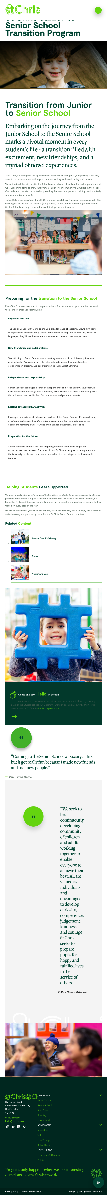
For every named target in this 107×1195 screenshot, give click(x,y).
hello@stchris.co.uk (15, 1121)
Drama (34, 556)
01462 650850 (12, 1117)
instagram (7, 1126)
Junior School (44, 1100)
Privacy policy (11, 1191)
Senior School (44, 1105)
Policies (41, 1160)
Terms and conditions (31, 1191)
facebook (13, 1126)
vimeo (24, 1126)
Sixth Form (42, 1110)
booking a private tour (48, 708)
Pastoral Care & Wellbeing (43, 538)
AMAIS (98, 1191)
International (43, 1120)
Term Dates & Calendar (48, 1155)
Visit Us (40, 1135)
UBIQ (81, 1191)
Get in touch (98, 1182)
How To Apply (44, 1140)
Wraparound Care (39, 573)
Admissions (42, 1130)
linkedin (18, 1126)
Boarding (41, 1115)
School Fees (43, 1145)
